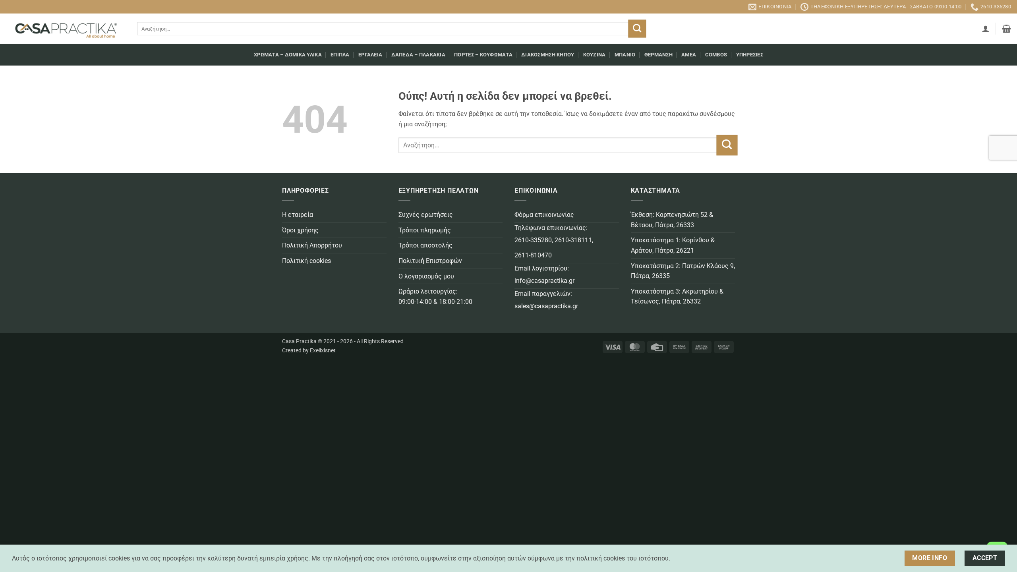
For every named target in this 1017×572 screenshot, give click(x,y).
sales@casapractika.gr (546, 306)
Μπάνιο (625, 55)
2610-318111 (573, 240)
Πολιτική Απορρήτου (312, 245)
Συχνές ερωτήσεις (425, 214)
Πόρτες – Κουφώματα (483, 55)
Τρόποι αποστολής (425, 245)
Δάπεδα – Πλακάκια (418, 55)
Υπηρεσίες (749, 55)
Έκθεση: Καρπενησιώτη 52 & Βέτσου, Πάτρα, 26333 (672, 220)
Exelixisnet (323, 350)
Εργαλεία (370, 55)
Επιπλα (340, 55)
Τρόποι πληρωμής (424, 230)
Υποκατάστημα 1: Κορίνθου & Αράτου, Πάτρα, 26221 (673, 245)
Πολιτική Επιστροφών (430, 261)
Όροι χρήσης (300, 230)
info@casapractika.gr (544, 280)
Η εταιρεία (297, 214)
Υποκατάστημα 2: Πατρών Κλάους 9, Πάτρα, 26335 (683, 271)
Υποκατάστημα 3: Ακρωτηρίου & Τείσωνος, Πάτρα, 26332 (677, 296)
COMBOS (716, 55)
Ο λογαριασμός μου (426, 276)
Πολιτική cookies (306, 261)
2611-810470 (533, 255)
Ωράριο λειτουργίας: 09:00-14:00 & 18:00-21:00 (435, 296)
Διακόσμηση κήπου (547, 55)
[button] (986, 28)
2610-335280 (533, 240)
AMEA (688, 55)
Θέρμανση (658, 55)
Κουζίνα (594, 55)
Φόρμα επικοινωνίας (544, 214)
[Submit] (637, 29)
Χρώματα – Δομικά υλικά (288, 55)
